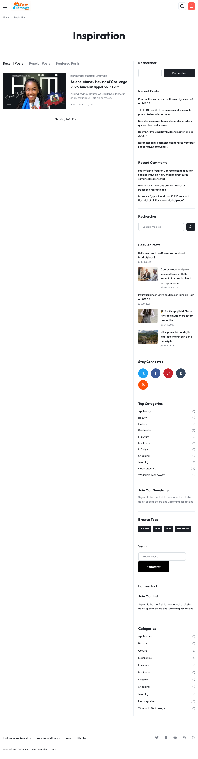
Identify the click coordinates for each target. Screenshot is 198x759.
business (145, 528)
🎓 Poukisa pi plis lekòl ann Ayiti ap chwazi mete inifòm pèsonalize (177, 315)
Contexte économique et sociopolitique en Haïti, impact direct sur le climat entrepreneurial (165, 174)
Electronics (145, 430)
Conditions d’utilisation (48, 738)
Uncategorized (147, 468)
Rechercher (147, 63)
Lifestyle (101, 76)
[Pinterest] (168, 373)
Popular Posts (39, 63)
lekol (168, 528)
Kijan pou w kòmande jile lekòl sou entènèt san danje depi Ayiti (176, 336)
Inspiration (77, 76)
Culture (90, 76)
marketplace (183, 528)
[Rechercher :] (162, 556)
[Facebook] (155, 373)
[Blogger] (143, 385)
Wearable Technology (151, 475)
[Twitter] (143, 373)
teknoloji (143, 462)
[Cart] (191, 6)
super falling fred (148, 170)
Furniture (143, 436)
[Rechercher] (190, 227)
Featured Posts (67, 63)
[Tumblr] (181, 373)
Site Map (81, 738)
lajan (157, 528)
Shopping (144, 455)
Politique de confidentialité (17, 738)
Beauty (142, 417)
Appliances (145, 411)
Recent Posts (13, 63)
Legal (69, 738)
